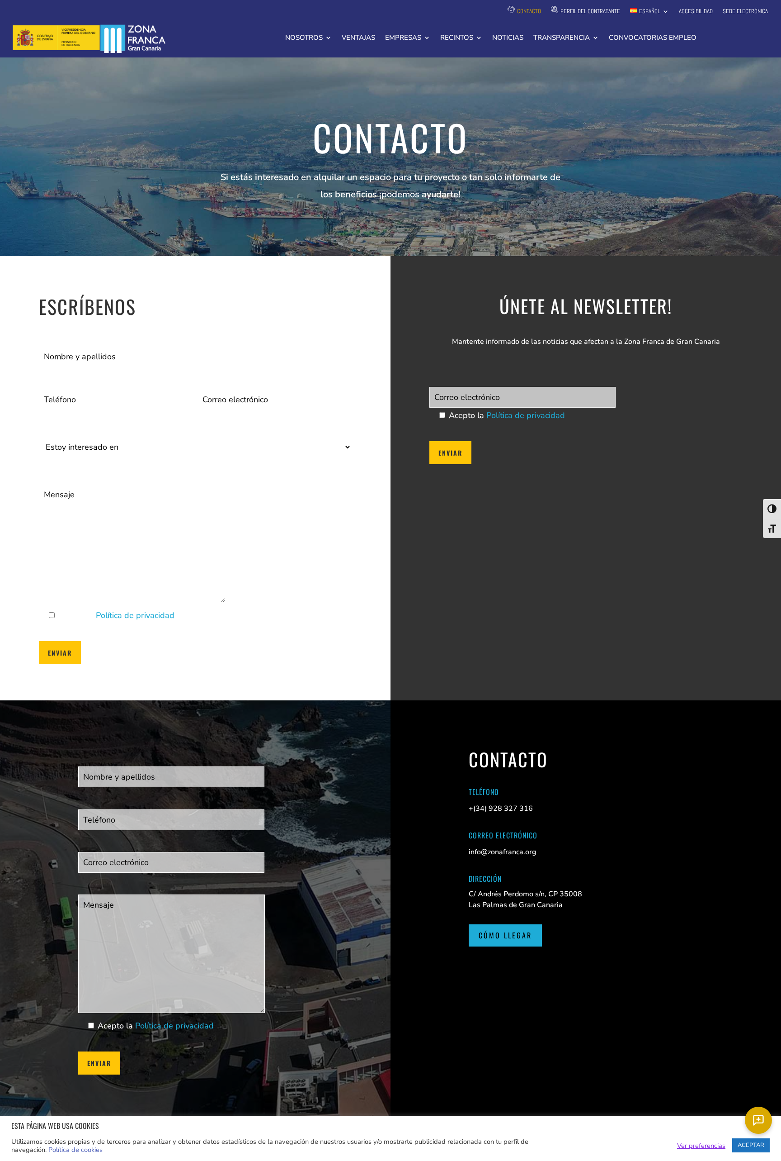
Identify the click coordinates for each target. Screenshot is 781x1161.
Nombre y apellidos (71, 332)
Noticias (507, 38)
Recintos (456, 38)
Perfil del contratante (590, 11)
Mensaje (53, 470)
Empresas (403, 38)
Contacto (529, 11)
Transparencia (561, 38)
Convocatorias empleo (652, 38)
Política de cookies (75, 1149)
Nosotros (304, 38)
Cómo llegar (505, 935)
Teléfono (53, 375)
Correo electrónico (228, 375)
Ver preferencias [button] (701, 1146)
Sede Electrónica (745, 11)
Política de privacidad (135, 615)
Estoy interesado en (71, 417)
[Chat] (758, 1120)
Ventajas (358, 38)
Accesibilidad (696, 11)
